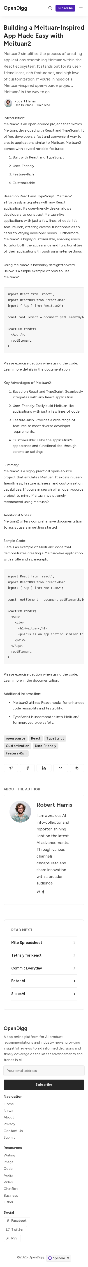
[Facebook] (43, 892)
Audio (8, 1175)
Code (8, 1168)
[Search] (50, 8)
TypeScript (55, 738)
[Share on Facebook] (27, 768)
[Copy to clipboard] (77, 768)
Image (9, 1162)
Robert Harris (25, 101)
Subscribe (65, 8)
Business (11, 1195)
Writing (9, 1155)
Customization (17, 746)
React (35, 738)
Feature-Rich (16, 753)
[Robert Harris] (8, 103)
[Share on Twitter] (11, 768)
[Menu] (80, 8)
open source (15, 738)
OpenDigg (36, 1257)
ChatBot (11, 1189)
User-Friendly (45, 746)
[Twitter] (38, 892)
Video (8, 1182)
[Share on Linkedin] (44, 768)
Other (8, 1202)
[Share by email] (60, 768)
